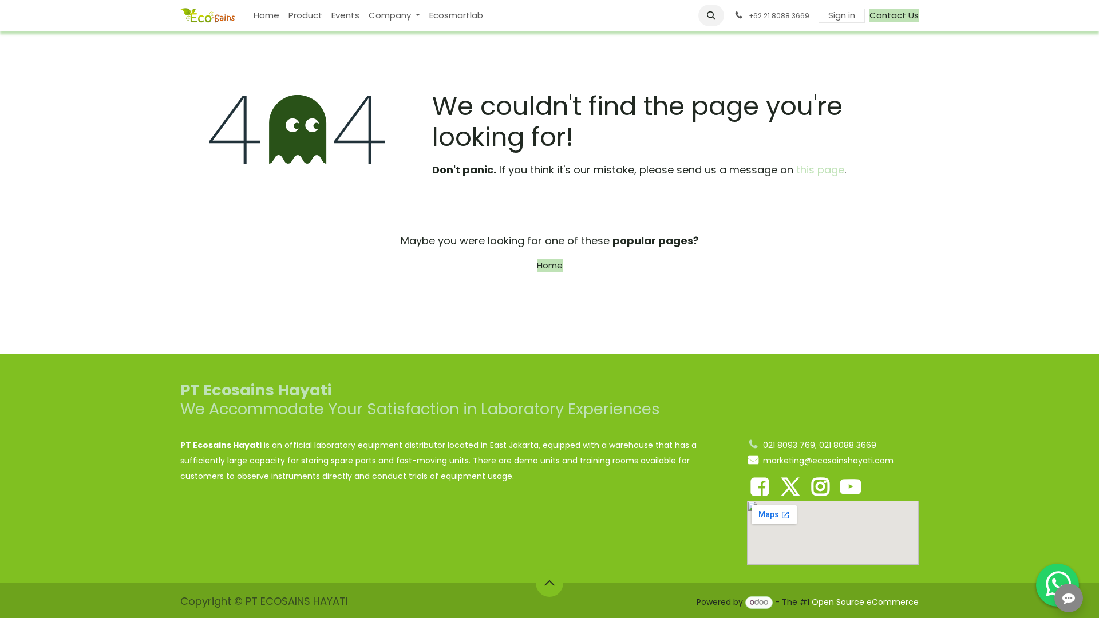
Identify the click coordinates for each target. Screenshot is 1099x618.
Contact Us (894, 15)
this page (820, 170)
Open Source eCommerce (865, 602)
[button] (711, 15)
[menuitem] (266, 16)
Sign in (841, 15)
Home (550, 265)
